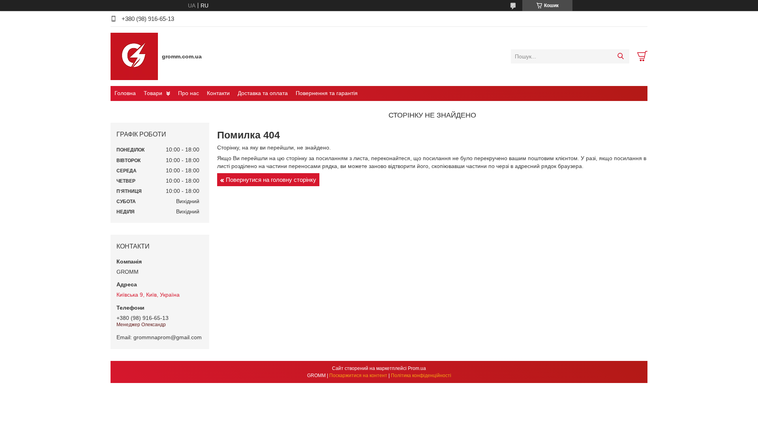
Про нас (188, 93)
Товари (153, 93)
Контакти (218, 93)
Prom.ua (417, 368)
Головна (125, 93)
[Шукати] (620, 56)
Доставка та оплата (263, 93)
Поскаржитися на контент (358, 375)
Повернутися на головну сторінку (271, 179)
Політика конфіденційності (421, 375)
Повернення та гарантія (327, 93)
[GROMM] (134, 56)
